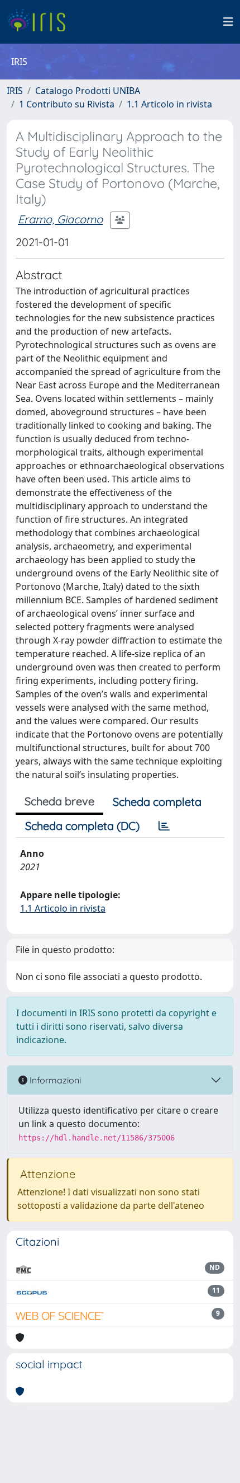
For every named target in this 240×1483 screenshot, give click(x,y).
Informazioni (54, 1080)
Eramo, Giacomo (60, 219)
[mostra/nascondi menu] (228, 21)
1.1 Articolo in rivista (169, 104)
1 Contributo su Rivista (66, 104)
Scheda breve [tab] (59, 801)
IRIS (15, 91)
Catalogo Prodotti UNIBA (87, 91)
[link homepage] (40, 22)
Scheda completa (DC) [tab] (82, 826)
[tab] (164, 826)
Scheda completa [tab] (157, 802)
